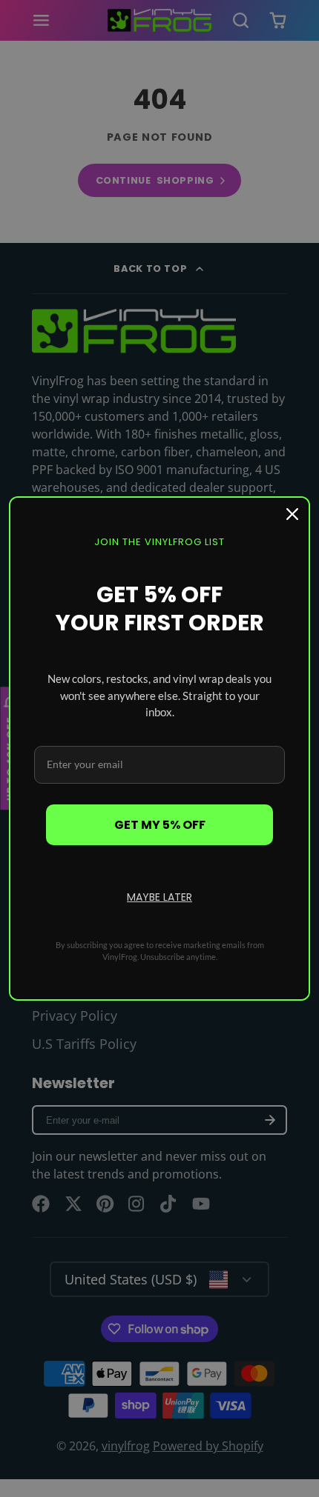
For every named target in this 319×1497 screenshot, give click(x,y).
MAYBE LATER (159, 897)
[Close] (292, 514)
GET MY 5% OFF (159, 824)
